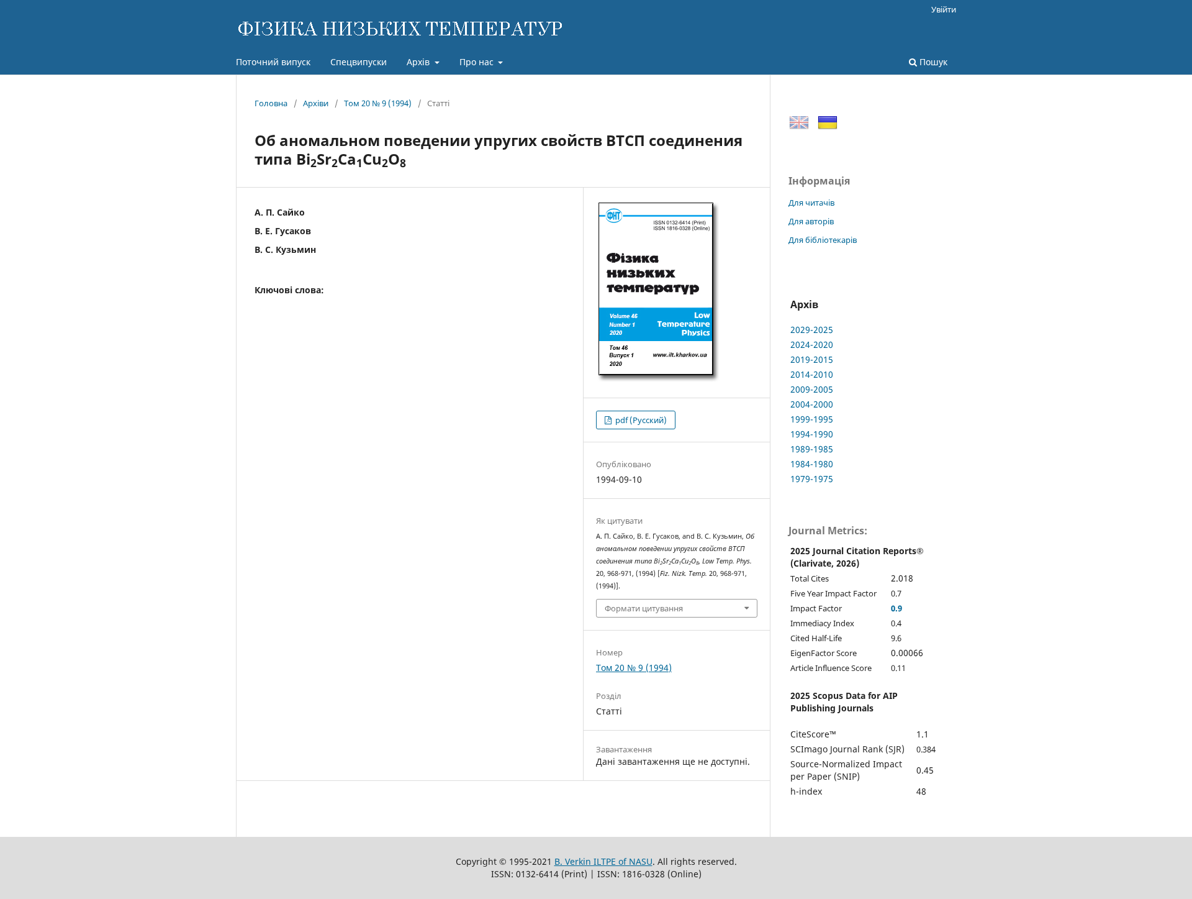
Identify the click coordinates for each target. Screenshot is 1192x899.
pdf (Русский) (640, 420)
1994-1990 (811, 434)
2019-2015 (811, 359)
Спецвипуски (358, 62)
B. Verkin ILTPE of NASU (603, 861)
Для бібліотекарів (822, 239)
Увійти (943, 9)
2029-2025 (811, 329)
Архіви (315, 103)
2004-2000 (811, 404)
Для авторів (811, 221)
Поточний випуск (273, 62)
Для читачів (811, 202)
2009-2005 (811, 389)
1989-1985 (811, 449)
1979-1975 (811, 479)
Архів (419, 62)
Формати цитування (644, 608)
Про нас (477, 62)
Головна (271, 103)
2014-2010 (811, 374)
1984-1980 (811, 464)
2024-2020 (811, 344)
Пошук (932, 62)
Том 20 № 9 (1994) (378, 103)
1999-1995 (811, 419)
